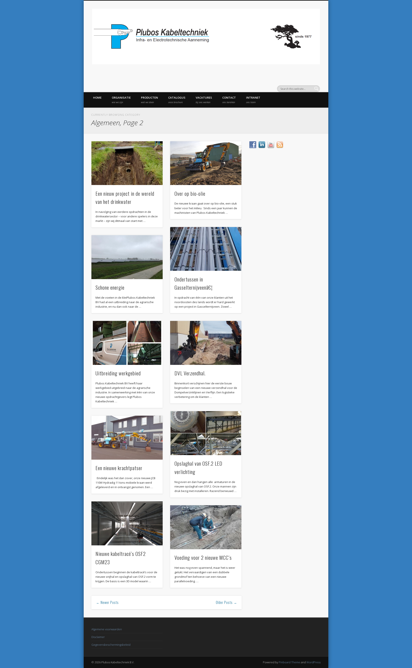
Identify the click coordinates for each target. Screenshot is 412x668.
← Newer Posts (107, 602)
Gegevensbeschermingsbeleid (110, 645)
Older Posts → (226, 602)
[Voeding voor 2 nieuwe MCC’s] (205, 527)
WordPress (313, 662)
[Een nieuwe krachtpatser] (127, 438)
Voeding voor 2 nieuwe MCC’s (203, 557)
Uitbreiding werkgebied (118, 373)
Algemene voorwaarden (106, 629)
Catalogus (176, 100)
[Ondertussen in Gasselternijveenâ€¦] (205, 249)
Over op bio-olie (189, 193)
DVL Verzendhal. (190, 373)
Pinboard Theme (289, 662)
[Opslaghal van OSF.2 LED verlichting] (205, 433)
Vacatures (204, 100)
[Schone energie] (127, 257)
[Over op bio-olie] (205, 163)
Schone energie (109, 287)
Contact (229, 100)
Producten (149, 100)
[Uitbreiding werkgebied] (127, 343)
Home (97, 97)
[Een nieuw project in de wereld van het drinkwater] (127, 163)
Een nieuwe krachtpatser (118, 468)
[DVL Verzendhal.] (205, 343)
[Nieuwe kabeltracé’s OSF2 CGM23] (127, 523)
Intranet (253, 100)
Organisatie (121, 100)
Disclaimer (98, 637)
